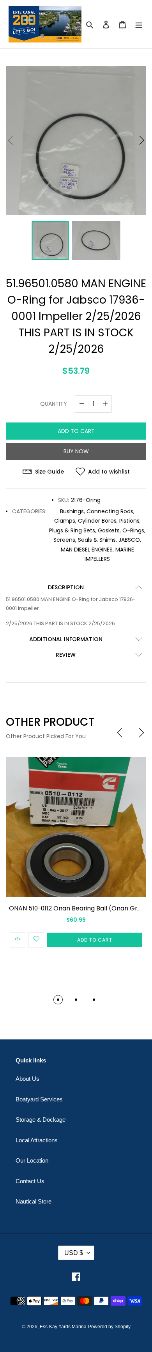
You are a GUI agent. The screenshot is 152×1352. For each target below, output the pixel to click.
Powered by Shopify (109, 1326)
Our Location (32, 1160)
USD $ (73, 1252)
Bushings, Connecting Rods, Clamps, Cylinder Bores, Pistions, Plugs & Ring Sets (95, 520)
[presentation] (119, 732)
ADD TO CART (76, 431)
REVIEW (66, 655)
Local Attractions (37, 1140)
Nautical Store (33, 1201)
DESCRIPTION (66, 587)
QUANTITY (53, 404)
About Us (27, 1078)
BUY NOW (76, 451)
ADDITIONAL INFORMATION (66, 639)
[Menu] (139, 24)
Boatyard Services (39, 1099)
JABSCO (129, 540)
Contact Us (30, 1181)
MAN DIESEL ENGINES (87, 549)
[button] (141, 140)
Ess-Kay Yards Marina (63, 1326)
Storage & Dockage (40, 1119)
